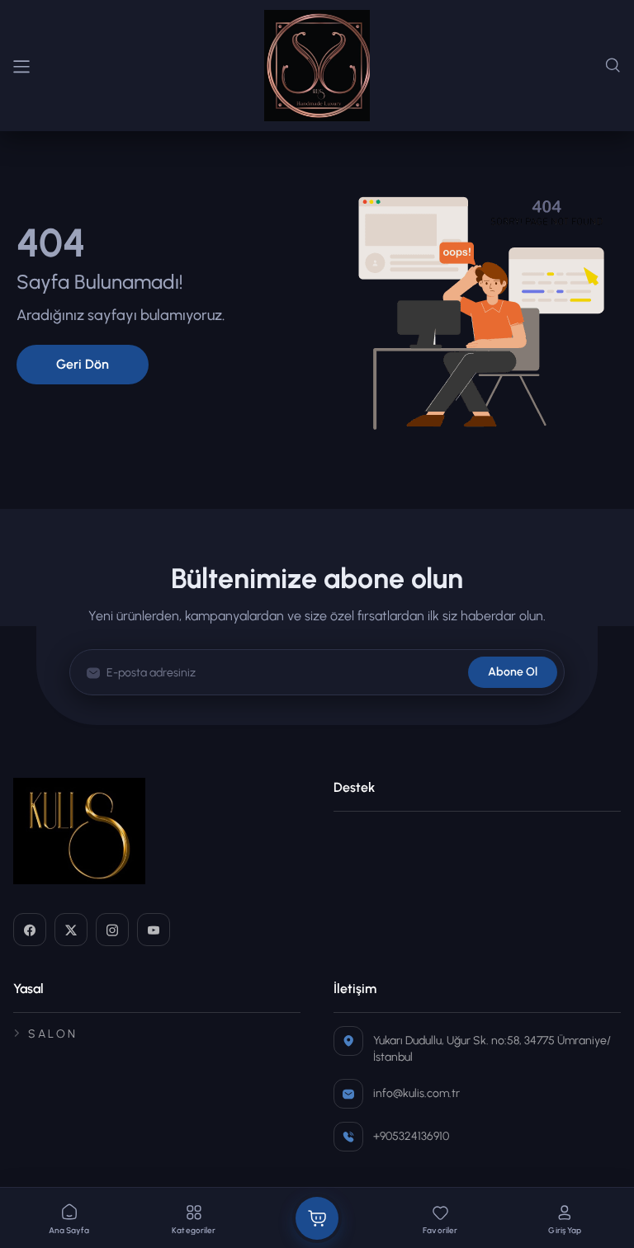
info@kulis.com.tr (416, 1093)
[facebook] (29, 929)
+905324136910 (411, 1136)
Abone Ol (512, 672)
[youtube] (153, 929)
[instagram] (112, 929)
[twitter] (71, 929)
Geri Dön (82, 364)
